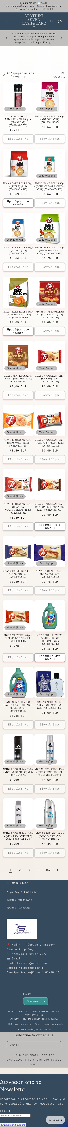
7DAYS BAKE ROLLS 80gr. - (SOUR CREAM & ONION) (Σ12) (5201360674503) (49, 186)
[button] (7, 21)
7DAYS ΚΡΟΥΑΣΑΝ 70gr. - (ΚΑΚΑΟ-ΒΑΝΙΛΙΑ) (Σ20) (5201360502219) (50, 443)
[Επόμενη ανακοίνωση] (61, 38)
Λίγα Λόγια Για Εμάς (22, 892)
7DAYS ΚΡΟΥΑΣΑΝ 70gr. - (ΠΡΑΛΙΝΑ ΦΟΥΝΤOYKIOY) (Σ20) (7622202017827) (18, 508)
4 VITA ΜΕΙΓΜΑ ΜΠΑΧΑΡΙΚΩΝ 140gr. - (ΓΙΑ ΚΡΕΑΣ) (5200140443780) (18, 121)
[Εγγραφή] (57, 1045)
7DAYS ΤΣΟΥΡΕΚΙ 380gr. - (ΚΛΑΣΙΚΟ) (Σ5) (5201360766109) (18, 574)
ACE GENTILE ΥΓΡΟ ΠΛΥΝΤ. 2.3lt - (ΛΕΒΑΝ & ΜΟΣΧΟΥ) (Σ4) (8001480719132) (18, 706)
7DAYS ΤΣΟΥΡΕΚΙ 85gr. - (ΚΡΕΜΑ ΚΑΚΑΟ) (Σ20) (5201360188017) (18, 638)
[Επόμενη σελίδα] (57, 870)
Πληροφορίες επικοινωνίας (36, 1029)
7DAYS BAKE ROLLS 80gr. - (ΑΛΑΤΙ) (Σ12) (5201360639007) (18, 250)
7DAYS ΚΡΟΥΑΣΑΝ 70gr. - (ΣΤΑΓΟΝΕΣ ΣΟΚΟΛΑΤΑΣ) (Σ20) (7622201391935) (50, 507)
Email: (5, 1110)
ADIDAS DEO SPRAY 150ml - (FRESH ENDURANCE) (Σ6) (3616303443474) (49, 772)
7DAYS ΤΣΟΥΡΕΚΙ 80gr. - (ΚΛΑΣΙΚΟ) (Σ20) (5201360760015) (50, 574)
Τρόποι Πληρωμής (18, 907)
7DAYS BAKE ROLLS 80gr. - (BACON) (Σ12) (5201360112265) (50, 119)
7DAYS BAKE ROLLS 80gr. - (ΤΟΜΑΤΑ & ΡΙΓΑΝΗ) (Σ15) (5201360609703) (18, 315)
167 (48, 869)
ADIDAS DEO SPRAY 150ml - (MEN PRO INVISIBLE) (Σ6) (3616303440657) (18, 836)
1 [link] (11, 870)
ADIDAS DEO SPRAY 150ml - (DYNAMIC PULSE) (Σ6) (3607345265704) (18, 772)
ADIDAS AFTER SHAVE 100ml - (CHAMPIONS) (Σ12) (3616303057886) (49, 705)
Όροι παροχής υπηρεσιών (49, 1024)
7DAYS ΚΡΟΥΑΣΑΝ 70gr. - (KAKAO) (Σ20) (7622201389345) (50, 379)
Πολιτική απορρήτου (19, 1024)
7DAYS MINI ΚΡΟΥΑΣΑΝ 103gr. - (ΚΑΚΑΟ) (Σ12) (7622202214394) (50, 315)
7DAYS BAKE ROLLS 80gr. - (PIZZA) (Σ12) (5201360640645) (18, 186)
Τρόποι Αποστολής (19, 899)
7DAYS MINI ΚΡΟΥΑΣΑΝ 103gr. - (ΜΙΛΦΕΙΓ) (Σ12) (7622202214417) (18, 379)
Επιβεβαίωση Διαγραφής (13, 1125)
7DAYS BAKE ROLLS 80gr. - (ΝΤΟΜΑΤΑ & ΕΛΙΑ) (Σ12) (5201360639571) (50, 250)
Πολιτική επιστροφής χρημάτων (40, 1019)
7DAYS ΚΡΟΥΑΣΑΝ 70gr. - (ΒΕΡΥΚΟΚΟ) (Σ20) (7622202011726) (18, 443)
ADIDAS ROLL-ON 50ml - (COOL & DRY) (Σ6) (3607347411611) (49, 836)
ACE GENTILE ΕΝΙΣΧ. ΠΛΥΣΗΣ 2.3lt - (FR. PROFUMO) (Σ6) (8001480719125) (50, 639)
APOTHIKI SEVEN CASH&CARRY (35, 1011)
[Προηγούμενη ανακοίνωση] (6, 38)
